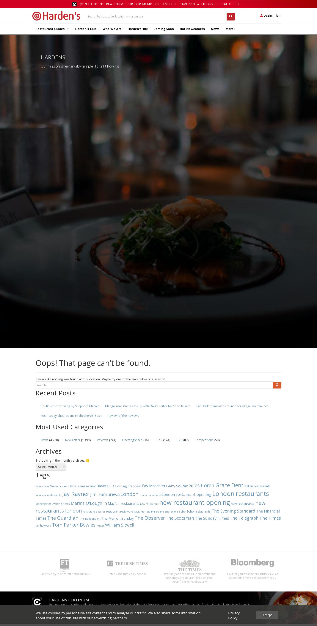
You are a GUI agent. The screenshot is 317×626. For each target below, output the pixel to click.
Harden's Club (86, 29)
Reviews (102, 440)
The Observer (150, 517)
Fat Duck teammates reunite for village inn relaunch (232, 406)
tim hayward (43, 525)
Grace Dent (229, 485)
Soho (182, 511)
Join (278, 15)
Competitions (204, 440)
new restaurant (149, 503)
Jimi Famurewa (105, 494)
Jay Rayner (75, 494)
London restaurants (240, 493)
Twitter (100, 525)
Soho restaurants (199, 511)
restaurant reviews (118, 511)
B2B (179, 440)
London (130, 493)
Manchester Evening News (53, 504)
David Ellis (105, 485)
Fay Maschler (153, 485)
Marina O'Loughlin (89, 503)
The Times (270, 518)
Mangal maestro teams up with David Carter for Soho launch (147, 406)
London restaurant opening (186, 494)
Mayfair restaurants (123, 503)
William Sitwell (119, 525)
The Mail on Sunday (117, 518)
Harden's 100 (138, 29)
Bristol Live (42, 486)
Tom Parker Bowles (74, 524)
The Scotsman (180, 518)
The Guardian (62, 517)
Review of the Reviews (123, 416)
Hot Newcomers (192, 29)
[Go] (277, 385)
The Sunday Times (212, 518)
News (215, 29)
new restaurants (242, 503)
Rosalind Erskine (154, 511)
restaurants (137, 511)
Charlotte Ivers (58, 486)
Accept (267, 615)
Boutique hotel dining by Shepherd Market (69, 406)
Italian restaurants (257, 486)
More (230, 29)
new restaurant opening (194, 502)
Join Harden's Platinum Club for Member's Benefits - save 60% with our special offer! (160, 4)
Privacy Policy (234, 615)
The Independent (89, 519)
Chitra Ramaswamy (82, 486)
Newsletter (72, 440)
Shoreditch (171, 511)
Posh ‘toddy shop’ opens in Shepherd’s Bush (71, 416)
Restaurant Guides (51, 29)
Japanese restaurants (48, 495)
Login (267, 15)
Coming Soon (164, 29)
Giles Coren (201, 485)
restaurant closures (94, 511)
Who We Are (112, 29)
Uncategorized (132, 440)
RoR (159, 440)
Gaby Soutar (177, 485)
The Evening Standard (233, 511)
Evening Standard (128, 486)
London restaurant (150, 495)
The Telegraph (244, 518)
